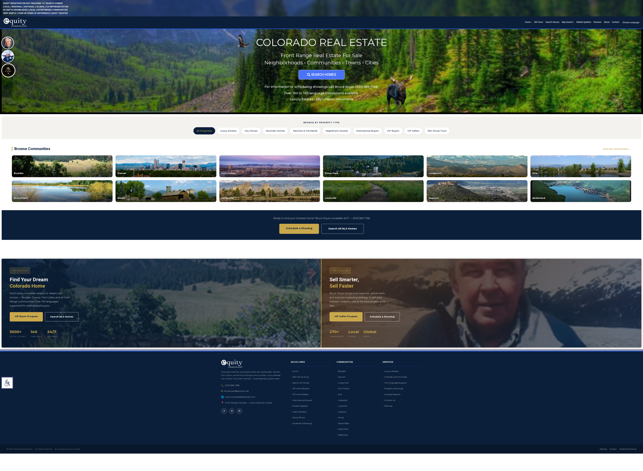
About (607, 22)
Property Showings (393, 388)
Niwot (341, 417)
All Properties (204, 130)
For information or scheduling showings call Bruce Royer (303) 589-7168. (321, 87)
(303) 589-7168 (232, 385)
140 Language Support (395, 382)
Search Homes (552, 22)
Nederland (343, 435)
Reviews (597, 22)
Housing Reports (392, 394)
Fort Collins (343, 388)
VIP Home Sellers (300, 394)
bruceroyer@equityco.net (236, 391)
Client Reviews (299, 411)
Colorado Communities (395, 377)
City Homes (251, 130)
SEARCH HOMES (323, 75)
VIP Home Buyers (300, 388)
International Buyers (367, 130)
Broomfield (343, 423)
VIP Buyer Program (26, 316)
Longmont (343, 382)
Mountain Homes (275, 130)
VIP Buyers (393, 130)
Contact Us (389, 400)
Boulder (342, 371)
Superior (342, 411)
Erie (340, 394)
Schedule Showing (627, 449)
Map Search (567, 22)
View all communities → (617, 149)
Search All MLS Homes (342, 228)
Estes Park (343, 429)
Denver (341, 377)
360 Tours (538, 22)
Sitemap (388, 406)
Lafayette (342, 400)
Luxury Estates (228, 130)
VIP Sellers (413, 130)
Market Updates (584, 22)
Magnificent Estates (337, 130)
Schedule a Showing (299, 228)
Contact (615, 22)
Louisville (342, 406)
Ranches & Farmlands (305, 130)
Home (527, 22)
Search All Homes (300, 382)
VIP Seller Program (346, 316)
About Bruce (298, 417)
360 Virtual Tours (437, 130)
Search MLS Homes (61, 316)
